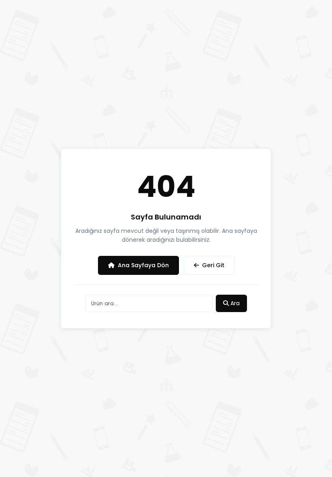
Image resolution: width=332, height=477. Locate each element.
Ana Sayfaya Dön (143, 265)
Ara (234, 303)
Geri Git (213, 265)
